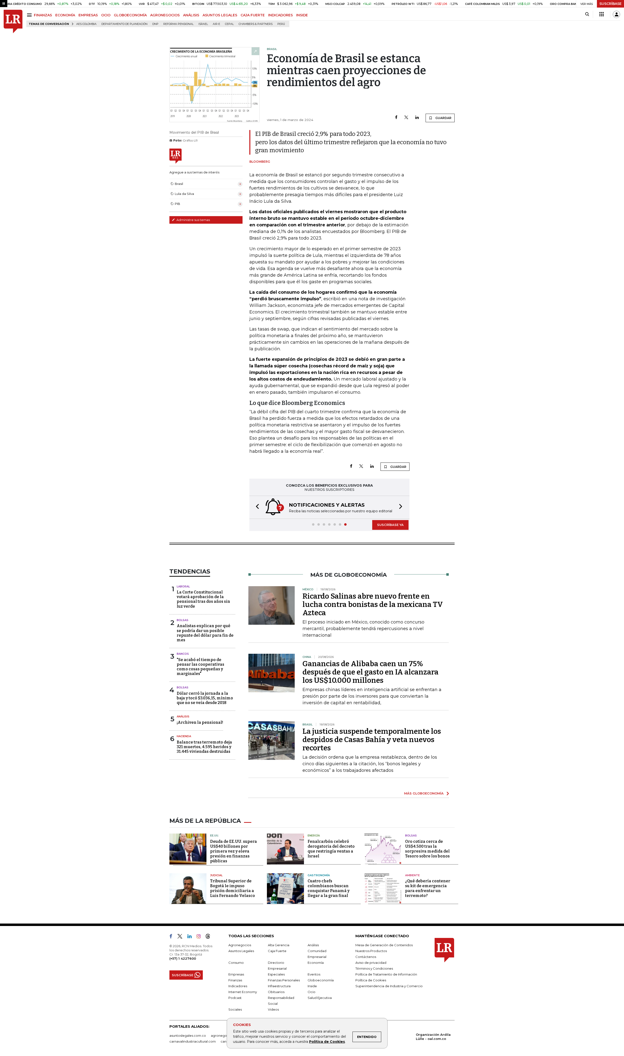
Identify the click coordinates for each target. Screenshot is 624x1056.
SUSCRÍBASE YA (390, 525)
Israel (203, 24)
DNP (155, 24)
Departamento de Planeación (124, 24)
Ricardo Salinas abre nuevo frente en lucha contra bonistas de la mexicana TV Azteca (372, 604)
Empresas (236, 974)
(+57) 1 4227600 (182, 958)
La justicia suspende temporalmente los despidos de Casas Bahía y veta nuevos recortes (371, 739)
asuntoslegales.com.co (187, 1035)
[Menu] (30, 15)
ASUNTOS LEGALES (220, 15)
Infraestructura (279, 986)
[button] (256, 507)
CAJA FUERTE (253, 15)
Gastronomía (319, 875)
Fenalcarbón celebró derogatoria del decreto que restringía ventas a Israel (331, 848)
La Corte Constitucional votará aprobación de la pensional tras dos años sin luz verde (203, 599)
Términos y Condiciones (374, 968)
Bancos (183, 653)
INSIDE (302, 15)
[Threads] (209, 937)
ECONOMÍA (65, 15)
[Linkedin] (417, 117)
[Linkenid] (191, 937)
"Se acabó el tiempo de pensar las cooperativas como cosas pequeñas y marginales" (200, 666)
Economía (316, 963)
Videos (273, 1009)
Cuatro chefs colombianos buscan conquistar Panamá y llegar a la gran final (329, 888)
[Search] (587, 14)
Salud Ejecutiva (320, 998)
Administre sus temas (193, 220)
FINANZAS (43, 15)
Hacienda (184, 736)
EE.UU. (214, 835)
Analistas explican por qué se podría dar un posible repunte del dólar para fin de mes (205, 633)
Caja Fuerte (277, 951)
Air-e (216, 24)
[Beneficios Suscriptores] (601, 14)
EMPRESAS (88, 15)
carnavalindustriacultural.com (192, 1041)
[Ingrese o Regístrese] (616, 14)
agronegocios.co (224, 1035)
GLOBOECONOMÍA (130, 15)
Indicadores (237, 986)
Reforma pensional (178, 24)
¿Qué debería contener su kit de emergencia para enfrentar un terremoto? (427, 888)
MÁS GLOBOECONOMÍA (424, 793)
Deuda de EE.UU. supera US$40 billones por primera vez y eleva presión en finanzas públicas (233, 851)
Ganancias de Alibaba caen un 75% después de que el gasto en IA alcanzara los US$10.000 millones (370, 672)
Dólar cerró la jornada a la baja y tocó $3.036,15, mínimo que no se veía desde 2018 (205, 698)
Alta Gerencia (278, 945)
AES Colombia (86, 24)
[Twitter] (406, 117)
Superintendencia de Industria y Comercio (389, 986)
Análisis (183, 716)
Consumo (236, 963)
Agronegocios (239, 945)
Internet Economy (242, 992)
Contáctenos (365, 957)
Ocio (311, 992)
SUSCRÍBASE (610, 3)
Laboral (183, 586)
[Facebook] (396, 117)
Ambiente (412, 875)
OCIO (105, 15)
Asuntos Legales (241, 951)
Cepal (229, 24)
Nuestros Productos (371, 951)
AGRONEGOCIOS (165, 15)
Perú (281, 24)
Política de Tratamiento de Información (386, 974)
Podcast (235, 998)
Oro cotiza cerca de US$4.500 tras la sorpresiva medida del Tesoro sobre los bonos (427, 848)
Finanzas (235, 980)
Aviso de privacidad (370, 963)
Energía (314, 835)
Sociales (235, 1009)
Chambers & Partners (256, 24)
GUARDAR (443, 118)
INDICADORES (280, 15)
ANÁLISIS (191, 15)
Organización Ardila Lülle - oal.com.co (433, 1037)
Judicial (216, 875)
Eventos (314, 974)
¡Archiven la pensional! (200, 722)
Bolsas (182, 620)
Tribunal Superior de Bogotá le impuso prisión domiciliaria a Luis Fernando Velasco (232, 888)
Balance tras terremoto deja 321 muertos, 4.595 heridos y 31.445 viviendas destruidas (204, 747)
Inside (312, 986)
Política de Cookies (327, 1041)
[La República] (13, 21)
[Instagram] (200, 937)
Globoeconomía (321, 980)
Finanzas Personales (284, 980)
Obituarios (276, 992)
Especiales (276, 974)
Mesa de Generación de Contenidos (384, 945)
